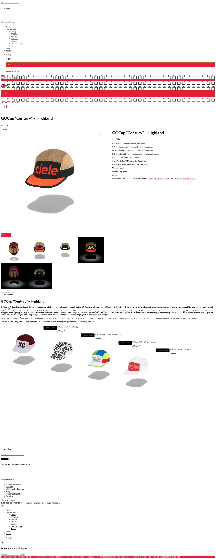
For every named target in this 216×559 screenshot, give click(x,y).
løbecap (193, 179)
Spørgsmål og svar (14, 484)
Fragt (8, 491)
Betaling (9, 496)
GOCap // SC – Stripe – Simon (144, 342)
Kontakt (8, 51)
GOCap (13, 32)
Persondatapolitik (14, 494)
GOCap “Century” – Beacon (181, 349)
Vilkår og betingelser (15, 489)
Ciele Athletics (11, 29)
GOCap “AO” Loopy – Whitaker (107, 334)
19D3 (150, 179)
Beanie (13, 46)
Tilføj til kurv (50, 328)
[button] (14, 250)
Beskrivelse (8, 294)
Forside (8, 27)
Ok (181, 557)
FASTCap (14, 34)
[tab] (8, 294)
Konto (8, 9)
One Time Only (16, 43)
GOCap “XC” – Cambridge (68, 327)
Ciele (184, 179)
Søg (22, 554)
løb (187, 179)
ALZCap (14, 36)
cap (180, 179)
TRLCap (14, 41)
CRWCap (14, 39)
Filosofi (8, 48)
